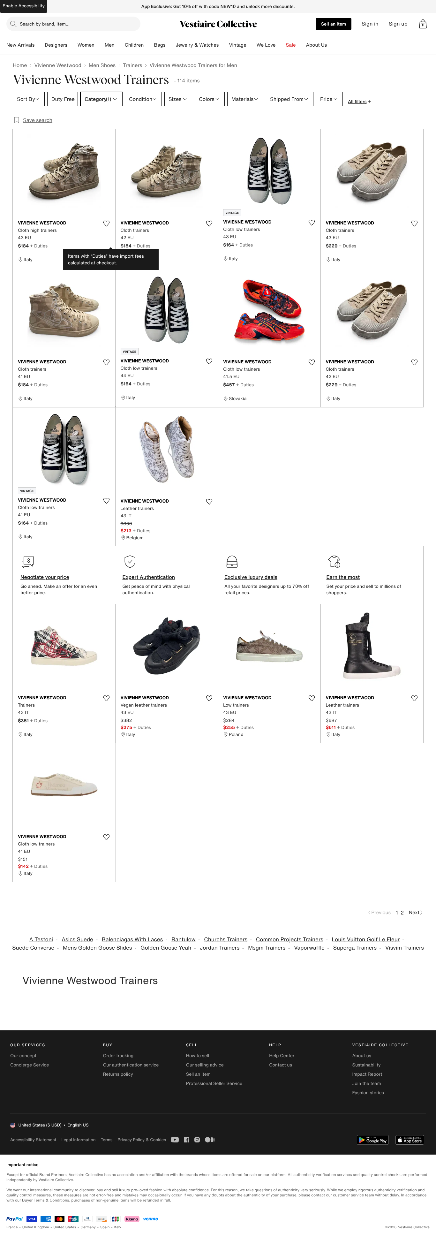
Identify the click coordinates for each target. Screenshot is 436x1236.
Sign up (398, 23)
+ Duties (39, 245)
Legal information (78, 1140)
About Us (316, 45)
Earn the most (343, 577)
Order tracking (118, 1055)
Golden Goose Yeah (165, 948)
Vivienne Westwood (57, 65)
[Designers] (72, 45)
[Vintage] (251, 45)
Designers (56, 45)
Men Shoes (102, 65)
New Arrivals (20, 45)
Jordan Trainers (219, 948)
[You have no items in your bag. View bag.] (422, 23)
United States (65, 1227)
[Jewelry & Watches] (223, 45)
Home (20, 65)
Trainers (132, 65)
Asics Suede (77, 940)
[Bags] (170, 45)
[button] (422, 23)
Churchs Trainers (225, 940)
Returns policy (118, 1074)
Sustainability (366, 1065)
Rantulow (183, 940)
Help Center (281, 1055)
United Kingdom (35, 1227)
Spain (105, 1227)
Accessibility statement (33, 1140)
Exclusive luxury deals (250, 577)
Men (110, 45)
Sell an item (333, 23)
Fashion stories (368, 1092)
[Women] (99, 45)
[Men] (119, 45)
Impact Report (367, 1074)
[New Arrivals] (39, 45)
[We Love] (280, 45)
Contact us (280, 1065)
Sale (291, 45)
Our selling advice (205, 1065)
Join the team (366, 1083)
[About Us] (332, 45)
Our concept (23, 1055)
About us (361, 1055)
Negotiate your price (44, 577)
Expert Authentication (149, 577)
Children (134, 45)
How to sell (197, 1055)
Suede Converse (33, 948)
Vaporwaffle (309, 948)
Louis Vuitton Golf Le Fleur (366, 940)
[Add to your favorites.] (106, 223)
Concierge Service (29, 1065)
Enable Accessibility (24, 6)
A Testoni (41, 940)
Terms (106, 1140)
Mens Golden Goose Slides (97, 948)
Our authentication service (131, 1065)
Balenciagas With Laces (132, 940)
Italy (117, 1227)
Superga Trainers (355, 948)
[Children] (148, 45)
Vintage (237, 45)
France (12, 1227)
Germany (88, 1227)
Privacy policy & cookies (141, 1140)
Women (86, 45)
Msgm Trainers (266, 948)
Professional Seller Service (214, 1083)
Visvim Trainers (404, 948)
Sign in (370, 23)
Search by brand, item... (45, 23)
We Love (266, 45)
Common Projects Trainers (289, 940)
